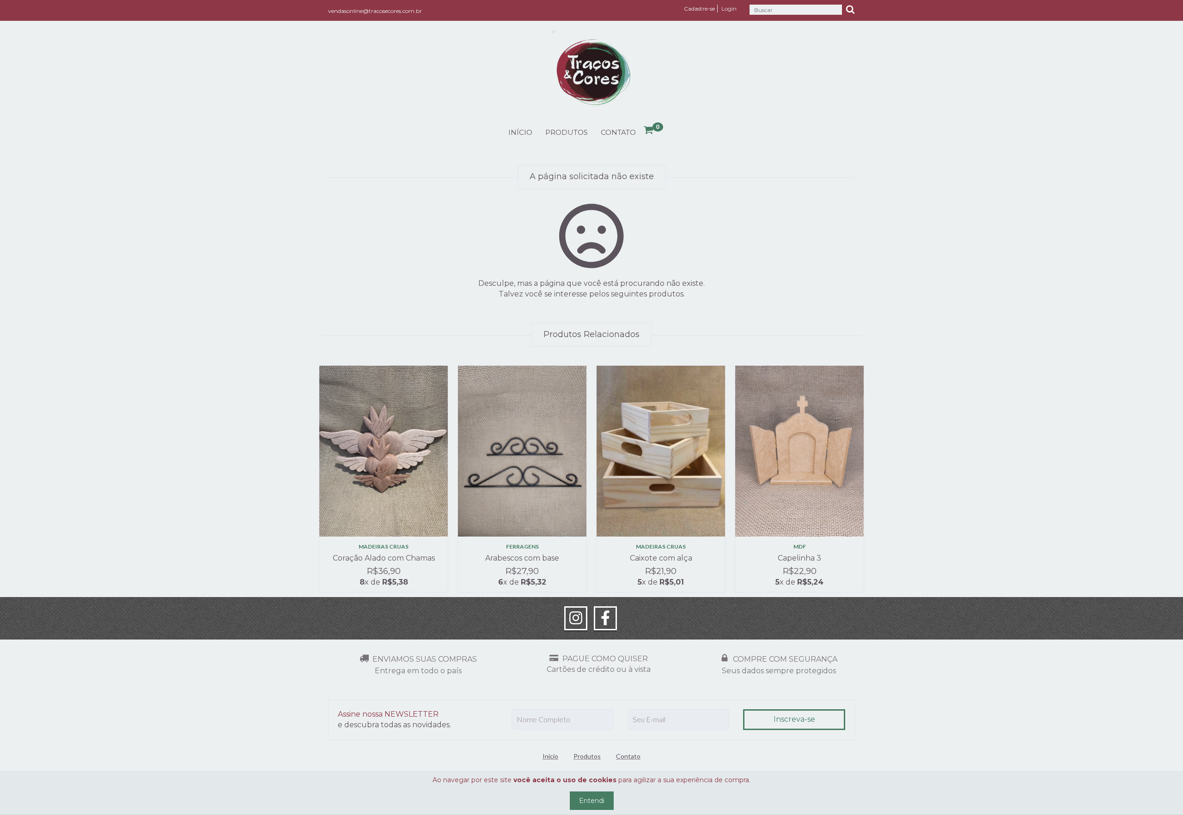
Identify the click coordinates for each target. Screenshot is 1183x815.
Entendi (591, 801)
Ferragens (522, 546)
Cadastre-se (699, 8)
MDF (799, 546)
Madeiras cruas (384, 546)
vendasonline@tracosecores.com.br (375, 10)
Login (729, 8)
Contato (618, 132)
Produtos (566, 132)
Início (520, 132)
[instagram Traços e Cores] (575, 618)
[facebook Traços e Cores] (605, 618)
